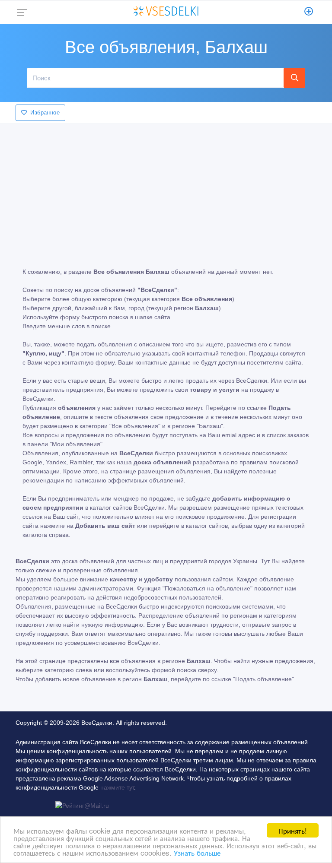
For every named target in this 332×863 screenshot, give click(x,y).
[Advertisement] (166, 189)
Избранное (45, 112)
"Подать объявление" (263, 679)
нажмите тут (117, 787)
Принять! (292, 830)
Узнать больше (197, 852)
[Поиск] (294, 78)
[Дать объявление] (308, 12)
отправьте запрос (266, 624)
